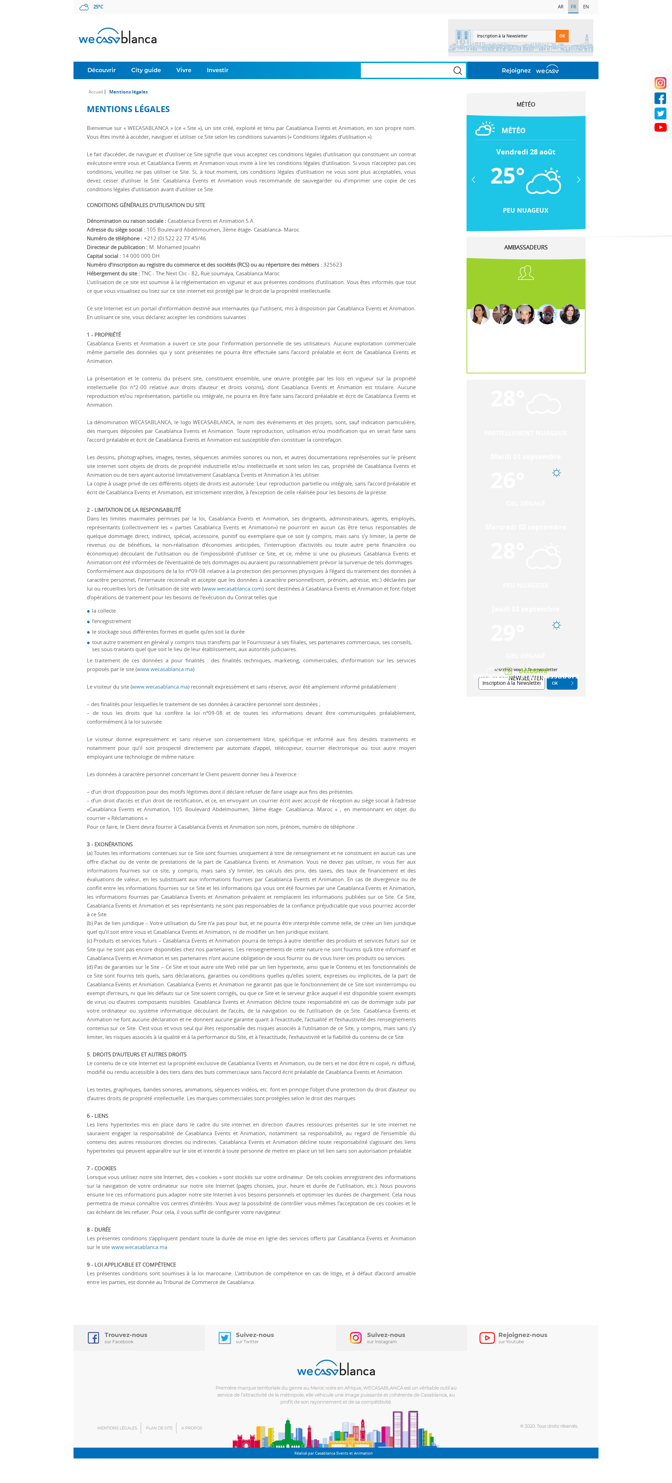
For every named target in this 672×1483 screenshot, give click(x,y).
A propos (191, 1428)
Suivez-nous (255, 1338)
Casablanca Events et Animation (344, 1453)
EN (586, 7)
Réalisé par (333, 1453)
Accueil (96, 92)
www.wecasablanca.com (232, 588)
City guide (146, 70)
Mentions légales (117, 1428)
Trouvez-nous (126, 1338)
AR (561, 7)
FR (573, 7)
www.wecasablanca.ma (165, 668)
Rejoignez (516, 70)
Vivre (183, 70)
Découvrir (102, 70)
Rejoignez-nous (522, 1338)
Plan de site (159, 1428)
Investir (218, 70)
